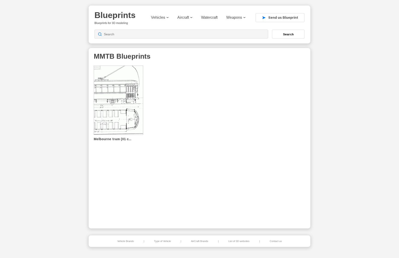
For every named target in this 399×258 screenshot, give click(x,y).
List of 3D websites (239, 241)
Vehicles (158, 17)
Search (288, 34)
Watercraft (209, 17)
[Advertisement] (281, 143)
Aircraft (183, 17)
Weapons (234, 17)
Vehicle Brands (125, 241)
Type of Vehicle (162, 241)
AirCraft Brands (199, 241)
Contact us (276, 241)
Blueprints (115, 15)
